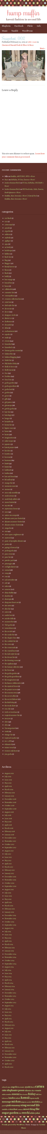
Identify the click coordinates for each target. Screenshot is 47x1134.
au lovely (8, 247)
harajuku (8, 421)
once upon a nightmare (13, 534)
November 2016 (10, 880)
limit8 (7, 463)
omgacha (8, 528)
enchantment (9, 331)
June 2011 (8, 1035)
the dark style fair (11, 654)
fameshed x (9, 347)
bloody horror (9, 266)
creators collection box (13, 299)
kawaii (25, 1098)
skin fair (8, 609)
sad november (10, 580)
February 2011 (10, 1047)
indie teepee (9, 441)
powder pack (9, 560)
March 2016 (9, 905)
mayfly (36, 1098)
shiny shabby (9, 592)
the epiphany (9, 663)
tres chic (8, 709)
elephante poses (15, 1090)
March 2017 (9, 867)
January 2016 (9, 912)
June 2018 (8, 818)
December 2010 (10, 1054)
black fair (8, 257)
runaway (15, 1105)
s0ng (23, 1105)
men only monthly (11, 492)
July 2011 (8, 1031)
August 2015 (9, 928)
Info (39, 26)
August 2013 (9, 1005)
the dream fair (10, 657)
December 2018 (10, 799)
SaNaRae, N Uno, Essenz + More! (23, 179)
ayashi (27, 1086)
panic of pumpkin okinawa (14, 541)
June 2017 (8, 857)
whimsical (8, 744)
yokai (37, 1113)
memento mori (10, 486)
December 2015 (10, 915)
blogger (7, 263)
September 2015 (10, 925)
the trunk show (10, 705)
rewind (7, 570)
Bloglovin (6, 26)
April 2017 (8, 863)
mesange (6, 1101)
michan (16, 1101)
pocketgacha (9, 550)
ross (6, 576)
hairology (8, 415)
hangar (7, 418)
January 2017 (9, 873)
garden (7, 392)
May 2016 (8, 899)
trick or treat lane (11, 712)
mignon (23, 1102)
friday (31, 1094)
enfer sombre (6, 1094)
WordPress (27, 31)
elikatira (28, 1090)
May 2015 (8, 938)
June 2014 (8, 973)
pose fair (8, 557)
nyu (41, 1102)
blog (6, 260)
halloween (5, 1098)
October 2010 (9, 1060)
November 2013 (10, 996)
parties (7, 544)
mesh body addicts (11, 499)
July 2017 (8, 854)
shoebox (8, 596)
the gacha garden (11, 673)
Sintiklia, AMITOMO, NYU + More (23, 176)
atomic (21, 1087)
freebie (25, 1094)
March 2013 (9, 1022)
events (7, 341)
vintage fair (9, 734)
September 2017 (10, 847)
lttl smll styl (9, 479)
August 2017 (9, 851)
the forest (8, 670)
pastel (4, 1106)
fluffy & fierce (10, 366)
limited (7, 467)
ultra (6, 725)
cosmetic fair (9, 292)
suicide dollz (9, 618)
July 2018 (8, 815)
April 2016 (8, 902)
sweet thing (29, 1109)
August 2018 (9, 812)
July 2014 (8, 970)
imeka (11, 1098)
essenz (16, 1094)
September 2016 (10, 886)
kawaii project (10, 447)
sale (6, 583)
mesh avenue (9, 496)
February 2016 (10, 909)
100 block (8, 218)
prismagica (9, 563)
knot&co (8, 454)
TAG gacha (8, 625)
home (7, 431)
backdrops (8, 250)
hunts (7, 434)
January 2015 (9, 951)
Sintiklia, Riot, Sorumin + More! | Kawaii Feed (21, 196)
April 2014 (8, 980)
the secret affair (10, 696)
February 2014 (10, 986)
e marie (38, 1090)
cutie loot (8, 302)
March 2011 (9, 1044)
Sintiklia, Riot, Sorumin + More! (16, 199)
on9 (6, 531)
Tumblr (14, 31)
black (33, 1087)
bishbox (7, 254)
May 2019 (8, 783)
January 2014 (9, 989)
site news (8, 605)
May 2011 (8, 1038)
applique (8, 241)
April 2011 (8, 1041)
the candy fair (9, 634)
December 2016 (10, 876)
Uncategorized (10, 728)
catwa (39, 1086)
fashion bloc (9, 354)
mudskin (35, 1101)
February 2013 (10, 1025)
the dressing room (11, 660)
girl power (8, 402)
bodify (7, 276)
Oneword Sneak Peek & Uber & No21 (18, 45)
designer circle (10, 315)
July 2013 (8, 1009)
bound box (8, 283)
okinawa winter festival (13, 525)
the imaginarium (11, 680)
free (6, 373)
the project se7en (11, 689)
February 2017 (10, 870)
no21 (6, 512)
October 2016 (9, 883)
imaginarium (9, 437)
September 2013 (10, 1002)
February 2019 (10, 792)
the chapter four (10, 638)
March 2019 (9, 789)
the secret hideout (11, 699)
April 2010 (8, 1064)
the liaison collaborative (13, 683)
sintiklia (5, 1109)
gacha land (8, 389)
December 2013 (10, 993)
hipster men (9, 428)
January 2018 (9, 834)
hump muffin (23, 12)
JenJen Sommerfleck (12, 183)
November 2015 (10, 918)
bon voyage (9, 279)
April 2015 (8, 941)
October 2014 (9, 960)
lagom (32, 1098)
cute (4, 1090)
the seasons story (11, 692)
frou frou (8, 379)
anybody (7, 237)
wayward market (11, 738)
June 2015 (8, 934)
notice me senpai (11, 515)
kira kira (8, 450)
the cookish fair (10, 641)
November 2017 (10, 841)
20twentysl (9, 224)
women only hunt (11, 751)
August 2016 (9, 889)
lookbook (8, 470)
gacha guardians (11, 386)
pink (8, 1105)
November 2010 (10, 1057)
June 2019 (8, 780)
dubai (6, 328)
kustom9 (8, 460)
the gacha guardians (12, 676)
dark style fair (9, 305)
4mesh (7, 228)
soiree (7, 612)
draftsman (8, 321)
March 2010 (9, 1067)
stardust (13, 1109)
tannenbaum (9, 628)
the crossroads (10, 647)
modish (29, 1102)
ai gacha (7, 231)
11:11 (6, 221)
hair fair (7, 412)
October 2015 (9, 922)
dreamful (8, 325)
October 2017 (9, 844)
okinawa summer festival (14, 521)
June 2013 (8, 1012)
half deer (38, 1094)
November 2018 (10, 802)
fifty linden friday (11, 363)
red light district (10, 567)
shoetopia (8, 599)
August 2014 (9, 967)
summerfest (9, 621)
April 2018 (8, 825)
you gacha (8, 754)
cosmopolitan (9, 295)
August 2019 (9, 773)
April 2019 (8, 786)
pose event (8, 554)
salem (7, 586)
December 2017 (10, 838)
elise (32, 1091)
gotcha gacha (9, 408)
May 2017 (8, 860)
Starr (6, 179)
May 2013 (8, 1015)
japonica (8, 444)
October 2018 (9, 805)
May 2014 (8, 976)
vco (20, 1113)
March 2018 (9, 828)
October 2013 (9, 999)
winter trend (9, 747)
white (32, 1113)
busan (7, 286)
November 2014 (10, 957)
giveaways (8, 405)
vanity (7, 731)
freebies (8, 376)
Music (5, 31)
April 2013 (8, 1018)
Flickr (30, 26)
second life (33, 1105)
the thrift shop (10, 702)
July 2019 (8, 776)
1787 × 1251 (32, 42)
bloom (7, 270)
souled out (8, 615)
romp (7, 573)
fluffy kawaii (9, 370)
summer (20, 1109)
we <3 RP (8, 741)
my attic (7, 505)
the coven (8, 644)
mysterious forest (11, 508)
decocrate (8, 308)
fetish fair (8, 360)
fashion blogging (11, 357)
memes (7, 489)
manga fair (9, 483)
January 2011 (9, 1051)
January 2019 (9, 796)
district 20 (8, 318)
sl (8, 1109)
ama (8, 1087)
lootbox (7, 473)
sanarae (7, 589)
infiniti (17, 1098)
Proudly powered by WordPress (13, 1125)
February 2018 (10, 831)
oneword (8, 538)
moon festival (9, 502)
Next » (42, 48)
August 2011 (9, 1028)
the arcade (8, 631)
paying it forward (11, 547)
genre (7, 396)
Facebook (18, 26)
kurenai (7, 457)
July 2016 (8, 893)
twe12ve (7, 718)
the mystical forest (11, 686)
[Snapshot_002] (23, 80)
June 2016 (8, 896)
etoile (7, 337)
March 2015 (9, 944)
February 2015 (10, 947)
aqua (6, 244)
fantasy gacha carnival (12, 350)
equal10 (7, 334)
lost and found (10, 476)
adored (4, 1087)
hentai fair (8, 425)
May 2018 (8, 821)
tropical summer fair (12, 715)
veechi (26, 1113)
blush (6, 273)
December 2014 (10, 954)
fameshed (8, 344)
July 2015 (8, 931)
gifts (6, 399)
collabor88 (8, 289)
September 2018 (10, 809)
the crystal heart (10, 651)
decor (7, 312)
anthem (7, 234)
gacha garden (10, 383)
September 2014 (10, 964)
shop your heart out (12, 602)
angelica (15, 1086)
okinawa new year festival (14, 518)
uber (6, 722)
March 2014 (9, 983)
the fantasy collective (12, 667)
